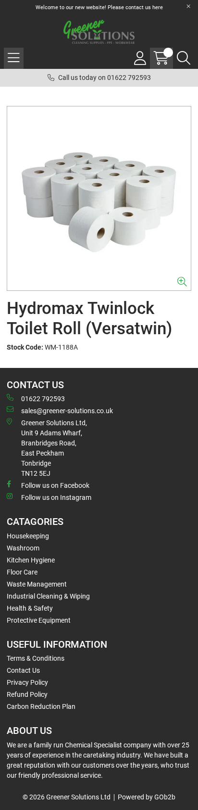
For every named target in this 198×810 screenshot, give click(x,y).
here (157, 7)
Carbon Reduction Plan (41, 706)
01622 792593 (43, 399)
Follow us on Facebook (55, 485)
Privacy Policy (27, 682)
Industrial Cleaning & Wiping (48, 596)
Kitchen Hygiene (31, 560)
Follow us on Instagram (56, 497)
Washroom (23, 548)
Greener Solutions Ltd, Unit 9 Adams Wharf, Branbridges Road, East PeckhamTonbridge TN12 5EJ (54, 448)
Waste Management (37, 584)
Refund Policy (27, 694)
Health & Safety (30, 608)
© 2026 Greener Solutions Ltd (67, 797)
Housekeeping (28, 536)
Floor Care (22, 572)
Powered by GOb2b (146, 797)
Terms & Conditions (35, 658)
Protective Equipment (39, 620)
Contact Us (23, 670)
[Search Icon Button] (183, 58)
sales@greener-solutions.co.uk (67, 411)
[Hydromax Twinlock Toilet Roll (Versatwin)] (99, 198)
